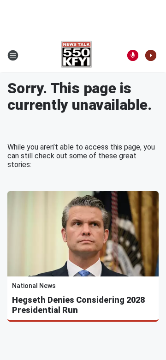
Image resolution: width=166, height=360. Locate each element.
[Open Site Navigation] (12, 55)
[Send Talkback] (132, 55)
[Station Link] (77, 55)
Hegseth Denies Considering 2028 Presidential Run (78, 305)
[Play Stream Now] (150, 55)
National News (34, 285)
